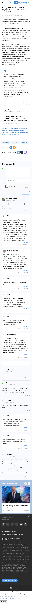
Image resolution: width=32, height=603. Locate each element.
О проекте (4, 517)
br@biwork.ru (5, 561)
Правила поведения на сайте (9, 531)
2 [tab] (14, 589)
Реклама (11, 517)
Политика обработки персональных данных (12, 534)
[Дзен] (21, 152)
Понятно (3, 601)
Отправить (26, 193)
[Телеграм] (18, 152)
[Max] (25, 152)
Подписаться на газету (9, 580)
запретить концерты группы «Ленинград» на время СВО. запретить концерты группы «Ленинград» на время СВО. (15, 132)
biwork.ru (24, 555)
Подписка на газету (7, 519)
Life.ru (8, 40)
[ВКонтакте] (10, 147)
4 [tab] (17, 589)
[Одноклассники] (14, 147)
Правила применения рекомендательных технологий (12, 539)
